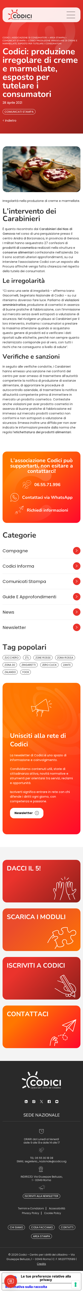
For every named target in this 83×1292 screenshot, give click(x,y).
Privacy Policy (30, 1213)
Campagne (15, 551)
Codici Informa (18, 566)
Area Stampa (41, 1236)
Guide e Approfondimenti (29, 597)
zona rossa (65, 657)
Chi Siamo (16, 1227)
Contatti (67, 1227)
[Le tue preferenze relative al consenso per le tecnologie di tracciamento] (76, 1284)
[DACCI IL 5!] (41, 881)
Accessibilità (57, 1208)
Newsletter (14, 627)
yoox (25, 672)
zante (67, 665)
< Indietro (9, 120)
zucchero (11, 657)
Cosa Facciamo (42, 1227)
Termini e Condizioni (31, 1208)
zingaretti (28, 665)
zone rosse (43, 657)
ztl (27, 657)
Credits (41, 1264)
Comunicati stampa (19, 112)
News (8, 612)
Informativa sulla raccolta (26, 1287)
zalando (10, 672)
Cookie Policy (52, 1213)
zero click (49, 665)
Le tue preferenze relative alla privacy (46, 1278)
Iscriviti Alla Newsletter (41, 1196)
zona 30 (9, 665)
